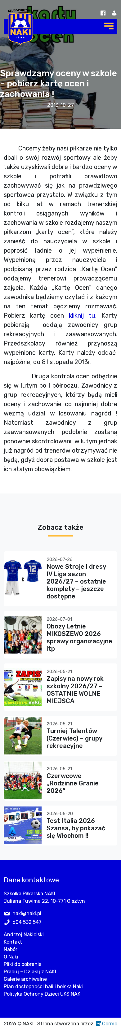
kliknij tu (82, 315)
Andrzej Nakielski (24, 934)
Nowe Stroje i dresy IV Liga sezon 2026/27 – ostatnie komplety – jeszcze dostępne (76, 581)
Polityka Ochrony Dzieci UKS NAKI (43, 994)
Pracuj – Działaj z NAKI (30, 972)
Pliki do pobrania (23, 964)
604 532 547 (27, 922)
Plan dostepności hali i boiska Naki (43, 986)
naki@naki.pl (26, 913)
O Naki (11, 957)
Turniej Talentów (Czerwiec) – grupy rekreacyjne (74, 738)
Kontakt (13, 942)
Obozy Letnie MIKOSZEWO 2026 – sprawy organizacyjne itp (79, 637)
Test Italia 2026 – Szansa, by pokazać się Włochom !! (76, 828)
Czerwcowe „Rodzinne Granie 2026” (73, 783)
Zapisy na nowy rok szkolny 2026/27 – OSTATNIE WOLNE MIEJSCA (75, 690)
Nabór (10, 949)
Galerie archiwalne (25, 979)
